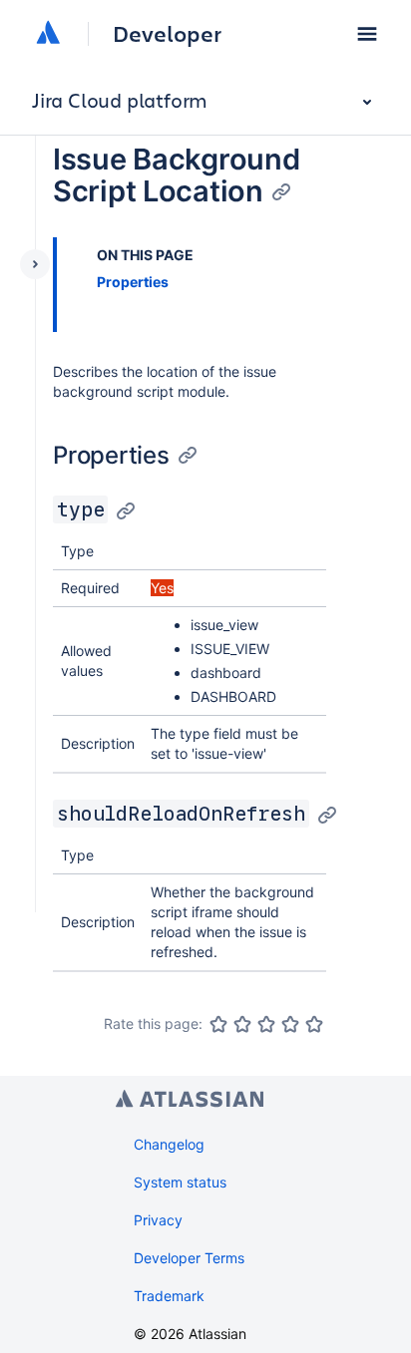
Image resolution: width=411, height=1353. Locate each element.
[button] (367, 34)
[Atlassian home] (48, 34)
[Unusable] (218, 1024)
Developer (167, 34)
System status (180, 1182)
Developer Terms (189, 1257)
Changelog (169, 1144)
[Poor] (242, 1024)
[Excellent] (314, 1024)
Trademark (169, 1295)
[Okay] (266, 1024)
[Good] (290, 1024)
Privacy (158, 1219)
